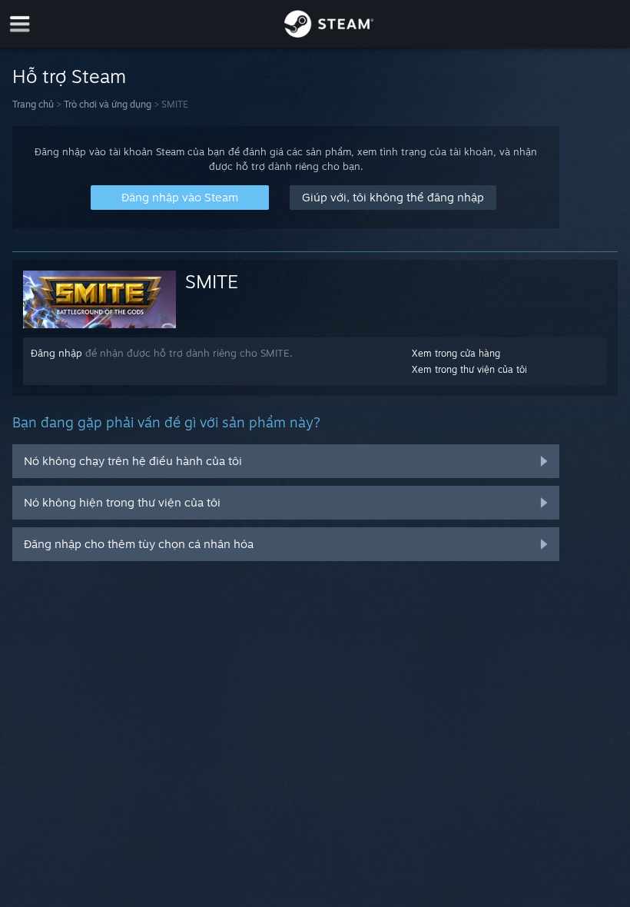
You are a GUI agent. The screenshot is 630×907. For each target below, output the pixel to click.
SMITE (211, 281)
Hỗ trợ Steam (69, 76)
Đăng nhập (56, 353)
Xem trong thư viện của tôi (469, 369)
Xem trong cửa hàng (456, 353)
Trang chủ (33, 104)
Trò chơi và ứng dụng (107, 104)
